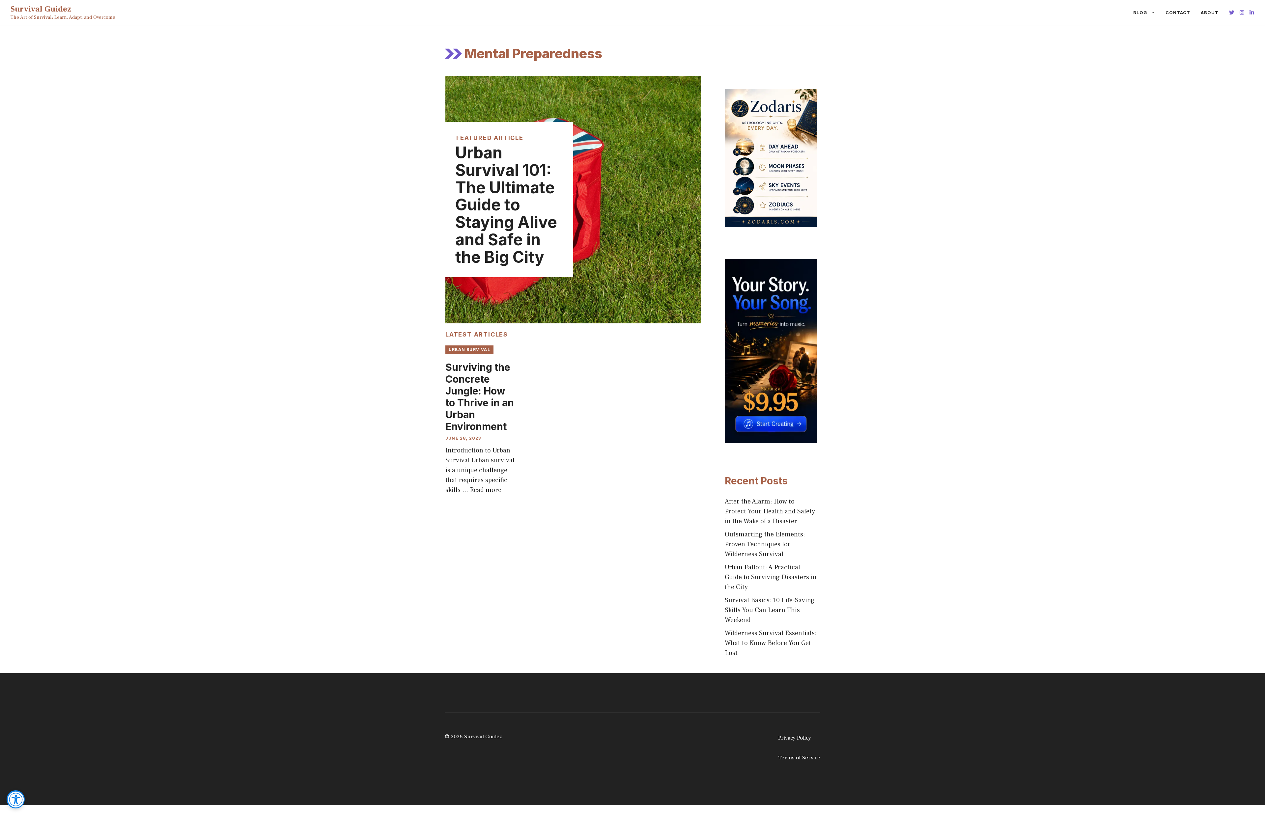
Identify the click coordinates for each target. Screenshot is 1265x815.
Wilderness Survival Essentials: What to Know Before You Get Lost (771, 643)
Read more (485, 490)
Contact (1178, 12)
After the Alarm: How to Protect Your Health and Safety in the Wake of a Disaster (770, 511)
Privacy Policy (794, 738)
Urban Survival (469, 349)
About (1210, 12)
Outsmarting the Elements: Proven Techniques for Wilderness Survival (765, 544)
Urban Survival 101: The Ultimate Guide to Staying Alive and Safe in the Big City (506, 205)
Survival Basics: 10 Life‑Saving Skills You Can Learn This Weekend (770, 610)
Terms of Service (799, 757)
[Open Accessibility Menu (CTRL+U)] (16, 799)
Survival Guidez (41, 9)
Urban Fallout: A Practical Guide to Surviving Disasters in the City (771, 577)
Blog (1140, 12)
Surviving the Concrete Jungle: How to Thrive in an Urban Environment (479, 396)
